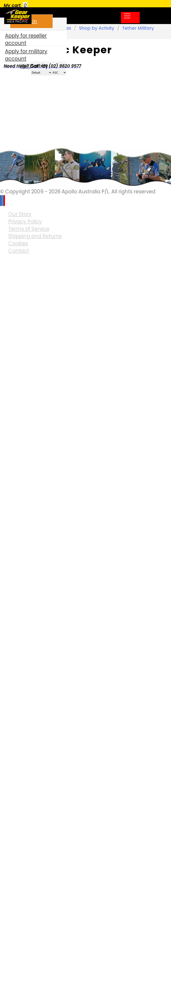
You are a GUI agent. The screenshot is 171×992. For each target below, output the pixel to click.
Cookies (18, 243)
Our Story (19, 214)
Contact (18, 250)
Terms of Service (28, 228)
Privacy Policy (25, 221)
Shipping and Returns (35, 236)
